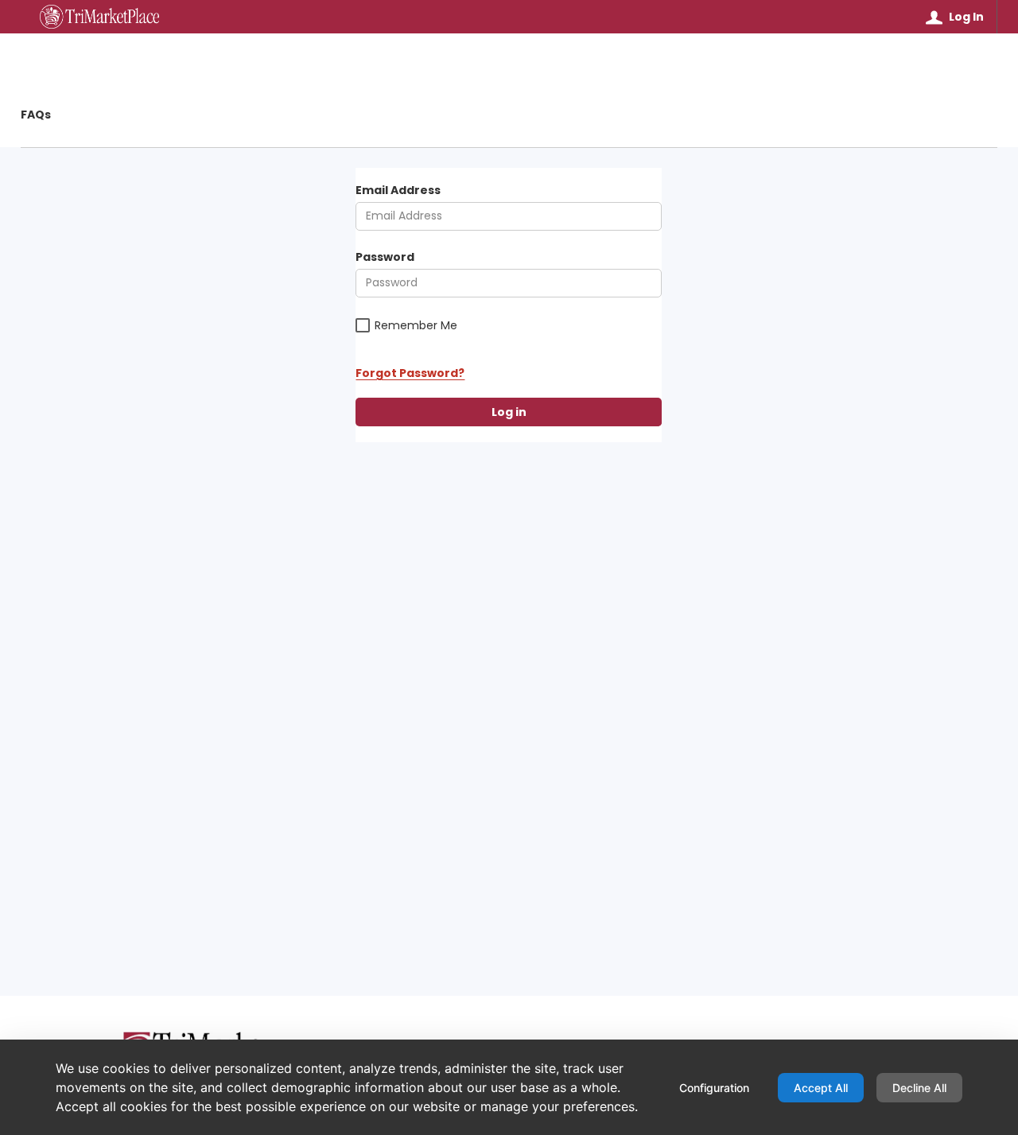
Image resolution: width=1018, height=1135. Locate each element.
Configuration (714, 1087)
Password (385, 257)
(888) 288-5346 (354, 1054)
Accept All (821, 1087)
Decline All (919, 1087)
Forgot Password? (410, 373)
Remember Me (416, 325)
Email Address (398, 190)
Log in (509, 412)
